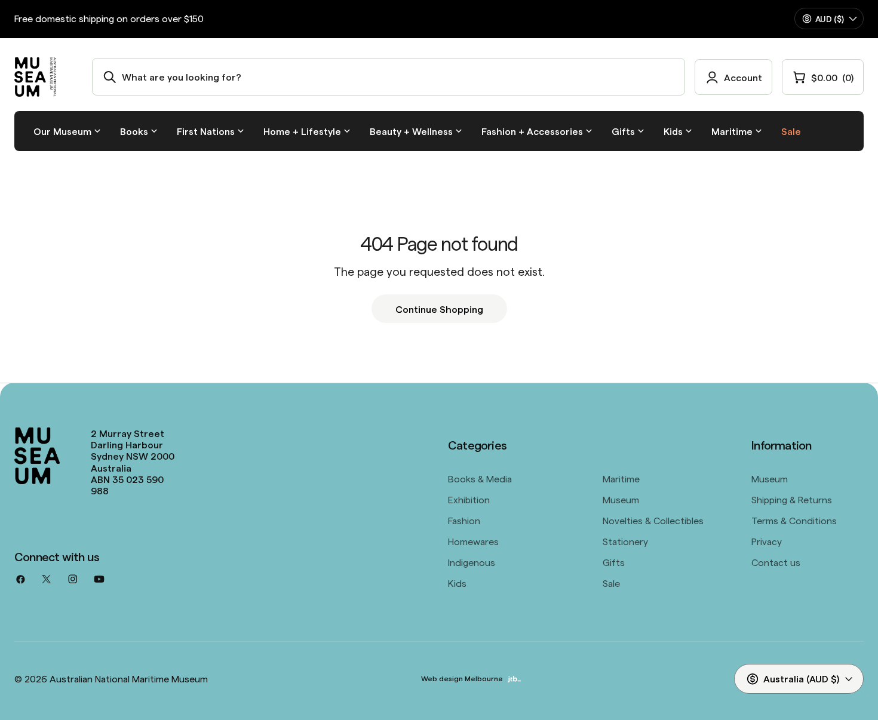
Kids (457, 583)
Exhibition (469, 499)
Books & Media (480, 478)
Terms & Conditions (794, 520)
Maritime (621, 478)
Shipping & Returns (791, 499)
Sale (611, 583)
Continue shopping (439, 309)
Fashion (464, 520)
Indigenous (471, 562)
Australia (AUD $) (801, 678)
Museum (621, 499)
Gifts (614, 562)
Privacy (766, 541)
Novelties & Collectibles (653, 520)
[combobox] (388, 76)
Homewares (473, 541)
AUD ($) (829, 18)
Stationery (625, 541)
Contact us (775, 562)
